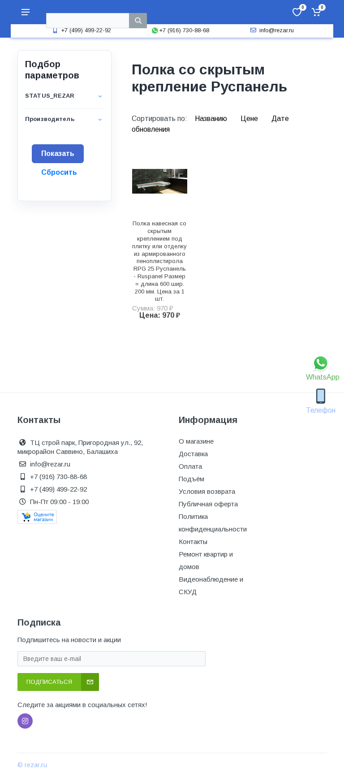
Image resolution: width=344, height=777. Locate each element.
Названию (212, 118)
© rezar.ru (32, 764)
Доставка (193, 454)
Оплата (190, 466)
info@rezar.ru (276, 30)
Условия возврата (207, 491)
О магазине (196, 441)
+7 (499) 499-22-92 (86, 30)
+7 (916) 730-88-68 (184, 30)
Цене (250, 118)
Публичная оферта (208, 504)
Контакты (193, 541)
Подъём (191, 479)
